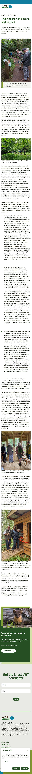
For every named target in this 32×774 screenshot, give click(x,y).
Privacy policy (5, 742)
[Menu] (29, 6)
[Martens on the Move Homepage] (6, 6)
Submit (16, 699)
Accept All (16, 768)
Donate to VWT (5, 744)
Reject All (25, 768)
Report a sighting (5, 747)
